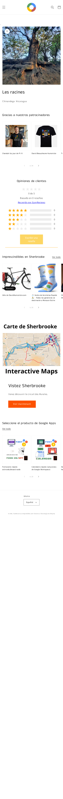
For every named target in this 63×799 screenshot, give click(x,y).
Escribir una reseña (31, 239)
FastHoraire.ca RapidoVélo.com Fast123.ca (26, 513)
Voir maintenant (22, 403)
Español (29, 502)
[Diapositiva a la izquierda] (24, 165)
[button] (3, 7)
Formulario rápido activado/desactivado (11, 468)
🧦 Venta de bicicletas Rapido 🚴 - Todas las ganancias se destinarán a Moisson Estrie (44, 298)
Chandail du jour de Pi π (12, 153)
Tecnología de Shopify (48, 513)
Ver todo (56, 257)
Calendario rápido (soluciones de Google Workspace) (44, 468)
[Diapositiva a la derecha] (38, 165)
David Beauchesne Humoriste (44, 153)
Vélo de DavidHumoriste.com (14, 295)
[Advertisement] (31, 659)
